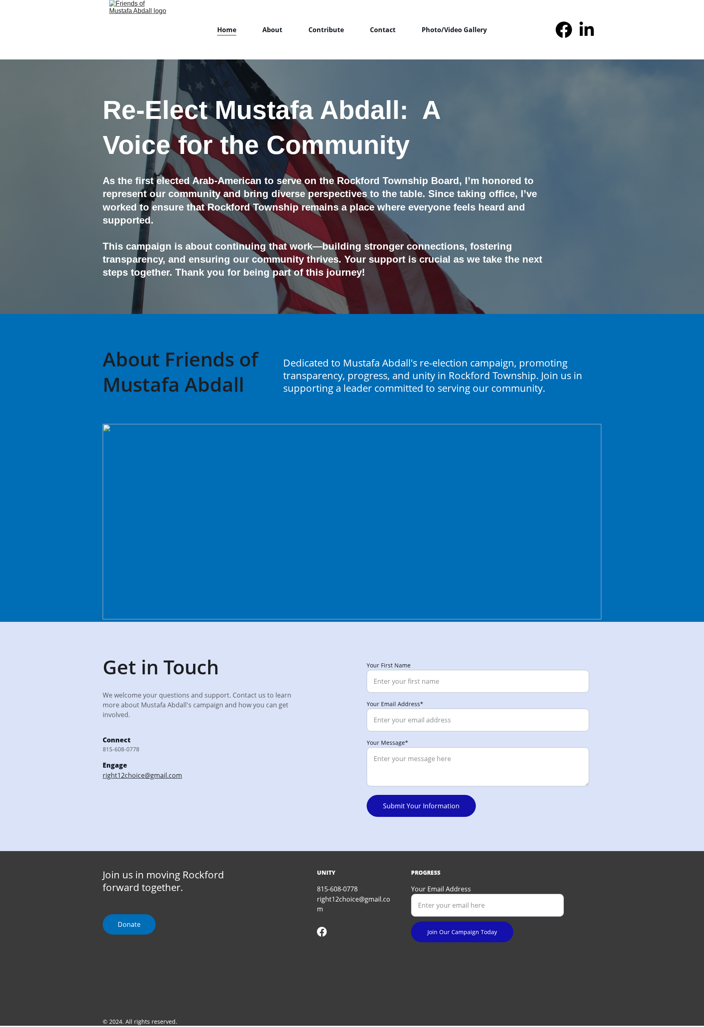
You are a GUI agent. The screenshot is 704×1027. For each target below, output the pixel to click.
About (272, 29)
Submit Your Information (421, 805)
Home (226, 29)
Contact (383, 29)
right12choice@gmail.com (142, 775)
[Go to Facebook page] (567, 30)
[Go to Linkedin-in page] (587, 30)
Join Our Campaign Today (462, 932)
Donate (129, 924)
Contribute (326, 29)
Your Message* (387, 742)
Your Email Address (441, 888)
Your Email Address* (395, 704)
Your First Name (389, 665)
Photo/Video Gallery (454, 29)
